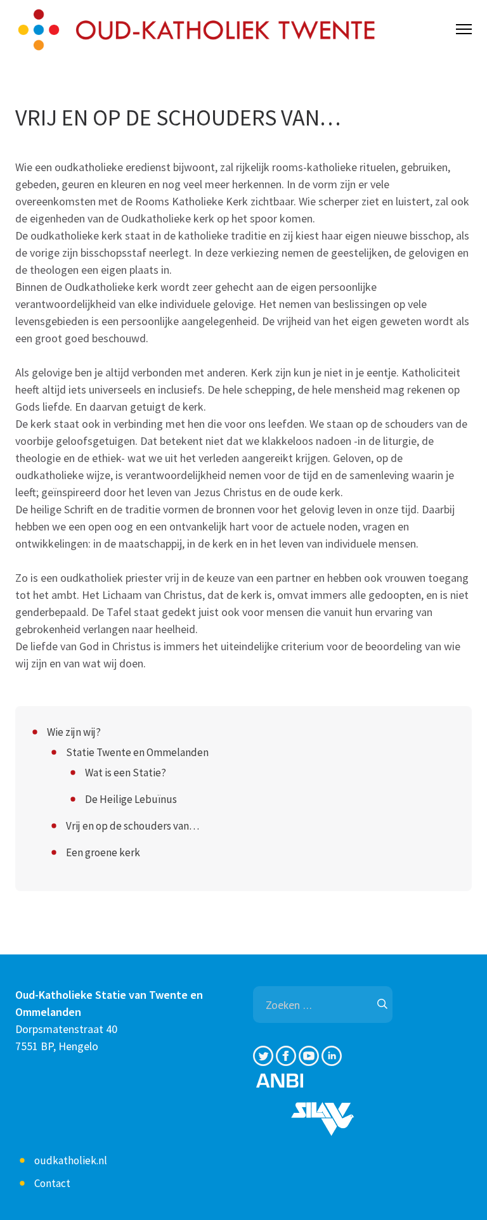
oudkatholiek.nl (70, 1160)
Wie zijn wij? (74, 732)
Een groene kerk (103, 852)
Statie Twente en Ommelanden (137, 752)
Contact (52, 1183)
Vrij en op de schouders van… (132, 826)
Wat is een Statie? (125, 773)
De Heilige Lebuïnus (131, 799)
